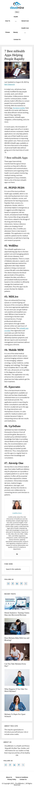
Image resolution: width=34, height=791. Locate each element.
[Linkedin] (17, 554)
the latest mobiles (19, 108)
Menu (17, 12)
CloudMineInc (17, 5)
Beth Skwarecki (9, 84)
